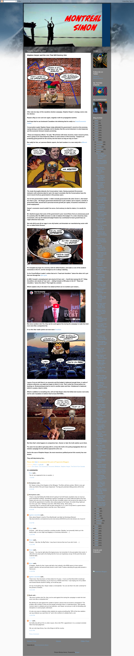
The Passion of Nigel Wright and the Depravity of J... (101, 413)
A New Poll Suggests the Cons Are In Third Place (100, 400)
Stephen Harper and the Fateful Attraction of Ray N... (101, 331)
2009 (96, 538)
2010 (96, 535)
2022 (96, 123)
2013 (96, 528)
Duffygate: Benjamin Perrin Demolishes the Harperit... (101, 319)
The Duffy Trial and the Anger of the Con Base (101, 337)
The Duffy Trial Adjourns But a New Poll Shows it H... (101, 234)
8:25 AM (31, 489)
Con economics (43, 466)
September (100, 149)
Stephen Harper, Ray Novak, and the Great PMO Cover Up (101, 378)
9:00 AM (31, 509)
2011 (96, 533)
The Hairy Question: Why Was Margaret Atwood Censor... (101, 298)
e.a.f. (30, 620)
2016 (96, 137)
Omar (30, 473)
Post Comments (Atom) (41, 645)
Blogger (77, 652)
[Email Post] (47, 464)
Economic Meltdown (54, 466)
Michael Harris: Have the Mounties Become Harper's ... (100, 262)
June (98, 511)
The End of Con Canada (78, 466)
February (99, 520)
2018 (96, 132)
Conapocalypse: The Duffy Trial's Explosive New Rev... (101, 344)
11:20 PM (32, 534)
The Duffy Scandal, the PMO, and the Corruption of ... (101, 248)
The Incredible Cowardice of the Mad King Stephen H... (100, 207)
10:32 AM (32, 590)
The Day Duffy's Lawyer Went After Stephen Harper (101, 407)
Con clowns (35, 466)
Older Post (85, 641)
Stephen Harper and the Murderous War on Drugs (101, 434)
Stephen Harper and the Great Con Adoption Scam (101, 312)
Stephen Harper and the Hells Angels (100, 461)
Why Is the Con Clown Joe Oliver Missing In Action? (101, 220)
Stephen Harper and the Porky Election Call (101, 504)
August (99, 151)
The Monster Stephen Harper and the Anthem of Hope (101, 441)
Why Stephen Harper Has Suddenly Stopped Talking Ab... (101, 385)
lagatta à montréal (34, 515)
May (98, 513)
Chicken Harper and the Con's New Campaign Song (101, 241)
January (99, 523)
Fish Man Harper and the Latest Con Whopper (101, 284)
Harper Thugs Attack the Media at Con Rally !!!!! (100, 350)
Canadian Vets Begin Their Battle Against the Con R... (100, 363)
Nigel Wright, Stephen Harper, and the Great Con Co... (101, 420)
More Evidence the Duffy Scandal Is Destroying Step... (100, 185)
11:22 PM (32, 544)
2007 (96, 543)
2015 (96, 140)
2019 (96, 130)
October (99, 146)
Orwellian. (58, 329)
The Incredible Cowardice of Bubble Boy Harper (100, 427)
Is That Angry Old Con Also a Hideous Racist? (101, 325)
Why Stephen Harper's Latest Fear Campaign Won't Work (101, 214)
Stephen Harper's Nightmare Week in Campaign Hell (101, 290)
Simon (31, 528)
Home (58, 641)
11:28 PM (32, 571)
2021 (96, 125)
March (99, 518)
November (100, 144)
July (98, 508)
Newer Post (31, 641)
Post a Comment (34, 634)
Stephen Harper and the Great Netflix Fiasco (101, 471)
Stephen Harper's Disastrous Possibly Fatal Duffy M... (101, 393)
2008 (96, 540)
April (98, 516)
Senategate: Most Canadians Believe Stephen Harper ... (101, 270)
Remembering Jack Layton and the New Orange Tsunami (100, 277)
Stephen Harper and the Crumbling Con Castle (101, 455)
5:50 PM (31, 523)
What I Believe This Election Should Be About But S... (101, 178)
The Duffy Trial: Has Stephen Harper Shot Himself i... (100, 484)
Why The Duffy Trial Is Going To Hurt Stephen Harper (101, 448)
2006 (96, 545)
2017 (96, 135)
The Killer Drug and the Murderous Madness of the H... (101, 370)
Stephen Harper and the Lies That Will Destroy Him (100, 498)
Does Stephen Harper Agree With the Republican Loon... (100, 170)
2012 (96, 531)
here (36, 462)
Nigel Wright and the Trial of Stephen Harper (101, 356)
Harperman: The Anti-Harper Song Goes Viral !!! (101, 193)
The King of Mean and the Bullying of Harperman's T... (101, 163)
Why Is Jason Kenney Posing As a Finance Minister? (101, 156)
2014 (96, 526)
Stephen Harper (65, 466)
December (100, 142)
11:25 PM (32, 558)
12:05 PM (32, 615)
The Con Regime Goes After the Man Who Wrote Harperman (101, 200)
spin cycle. (43, 275)
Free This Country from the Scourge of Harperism (101, 227)
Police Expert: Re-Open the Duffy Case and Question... (101, 255)
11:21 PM (32, 630)
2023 (96, 120)
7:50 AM (31, 477)
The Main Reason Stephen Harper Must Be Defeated (101, 491)
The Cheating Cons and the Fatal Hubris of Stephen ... (101, 477)
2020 (96, 128)
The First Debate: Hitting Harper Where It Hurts (101, 466)
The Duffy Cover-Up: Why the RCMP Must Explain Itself (101, 305)
